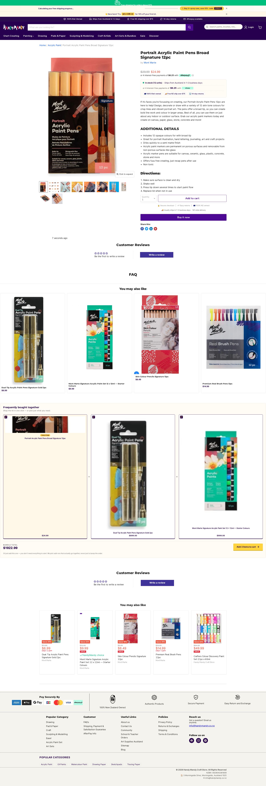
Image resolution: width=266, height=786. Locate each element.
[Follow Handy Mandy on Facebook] (191, 740)
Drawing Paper (99, 764)
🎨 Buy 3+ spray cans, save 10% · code (201, 8)
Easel (48, 738)
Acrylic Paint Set (54, 742)
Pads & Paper (58, 35)
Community (126, 730)
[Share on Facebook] (142, 228)
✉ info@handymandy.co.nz (215, 778)
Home (42, 45)
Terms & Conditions (168, 734)
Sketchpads (116, 764)
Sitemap (125, 745)
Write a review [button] (157, 582)
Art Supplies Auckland (132, 741)
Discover (154, 35)
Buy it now (183, 217)
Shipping (162, 730)
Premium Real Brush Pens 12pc (168, 656)
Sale (142, 35)
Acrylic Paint (54, 45)
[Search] (189, 27)
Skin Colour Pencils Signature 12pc (132, 658)
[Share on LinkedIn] (151, 228)
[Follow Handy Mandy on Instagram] (198, 740)
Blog (123, 749)
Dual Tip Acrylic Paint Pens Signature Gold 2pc (133, 533)
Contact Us (126, 726)
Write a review (157, 254)
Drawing (42, 35)
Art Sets (50, 746)
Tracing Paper (133, 764)
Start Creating (11, 35)
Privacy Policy (165, 722)
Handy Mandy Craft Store (204, 662)
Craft (48, 730)
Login (251, 27)
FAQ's (86, 722)
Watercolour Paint (79, 764)
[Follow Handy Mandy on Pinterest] (205, 740)
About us (125, 722)
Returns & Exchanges (168, 726)
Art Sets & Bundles (125, 35)
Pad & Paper (52, 726)
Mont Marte (150, 62)
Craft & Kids (104, 35)
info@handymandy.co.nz (202, 725)
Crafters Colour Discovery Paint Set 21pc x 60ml (209, 658)
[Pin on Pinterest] (155, 228)
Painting (28, 35)
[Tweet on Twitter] (146, 228)
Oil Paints (61, 764)
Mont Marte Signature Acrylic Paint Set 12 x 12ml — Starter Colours (221, 528)
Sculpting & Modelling (82, 35)
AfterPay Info (90, 733)
